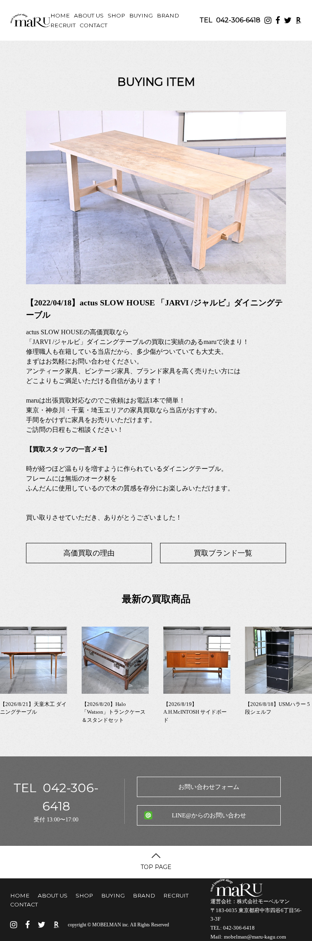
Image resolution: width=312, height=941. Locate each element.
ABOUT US (89, 15)
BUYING (141, 15)
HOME (60, 15)
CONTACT (93, 25)
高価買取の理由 (89, 553)
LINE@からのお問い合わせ (209, 815)
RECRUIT (63, 25)
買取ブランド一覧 (223, 553)
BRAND (168, 15)
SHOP (116, 15)
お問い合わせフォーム (208, 787)
